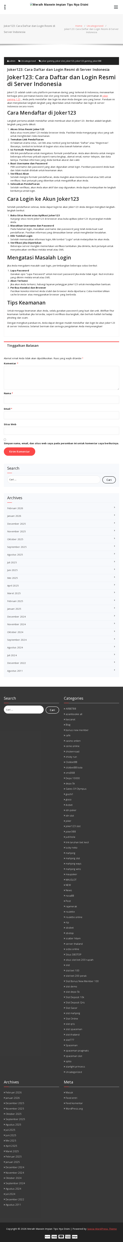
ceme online (72, 746)
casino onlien (73, 740)
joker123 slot (73, 826)
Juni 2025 (12, 570)
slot (68, 965)
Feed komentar (74, 1103)
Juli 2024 (12, 655)
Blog (68, 724)
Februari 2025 (15, 601)
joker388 (97, 60)
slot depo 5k (73, 991)
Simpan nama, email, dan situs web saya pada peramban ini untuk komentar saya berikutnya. (61, 443)
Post (68, 900)
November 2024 (16, 624)
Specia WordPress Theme (102, 1228)
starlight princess (75, 1066)
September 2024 (17, 639)
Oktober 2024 (15, 632)
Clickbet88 (71, 762)
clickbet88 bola (74, 767)
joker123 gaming (83, 60)
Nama (8, 393)
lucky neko (71, 847)
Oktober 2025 (15, 539)
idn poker (71, 810)
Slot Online (72, 1018)
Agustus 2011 (15, 670)
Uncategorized (95, 25)
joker (68, 820)
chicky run (71, 756)
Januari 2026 (14, 515)
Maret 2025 (14, 593)
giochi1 (69, 794)
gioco (68, 799)
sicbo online (72, 949)
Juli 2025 (12, 562)
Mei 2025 (12, 577)
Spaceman (72, 1045)
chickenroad (72, 751)
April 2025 (13, 585)
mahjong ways (73, 863)
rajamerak (71, 906)
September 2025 (17, 546)
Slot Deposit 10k (75, 997)
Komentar (11, 363)
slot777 (70, 1039)
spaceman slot (74, 1056)
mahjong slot (73, 858)
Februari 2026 (15, 508)
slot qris (70, 1023)
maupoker (71, 874)
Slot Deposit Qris (75, 1002)
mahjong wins (73, 869)
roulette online (74, 917)
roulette (70, 911)
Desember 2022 (16, 662)
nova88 (70, 895)
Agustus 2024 (15, 647)
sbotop (70, 933)
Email (8, 408)
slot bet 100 (72, 970)
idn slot (70, 815)
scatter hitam (73, 938)
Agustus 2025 (15, 554)
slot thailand (72, 1034)
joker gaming (47, 60)
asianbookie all (74, 714)
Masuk (69, 1092)
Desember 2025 (16, 523)
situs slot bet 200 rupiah (79, 959)
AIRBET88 (71, 708)
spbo (68, 1061)
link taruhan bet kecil (77, 842)
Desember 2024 (16, 616)
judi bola (70, 836)
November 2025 (16, 531)
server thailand (74, 943)
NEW (68, 885)
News (69, 890)
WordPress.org (74, 1108)
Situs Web (10, 424)
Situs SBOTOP (73, 954)
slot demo (71, 986)
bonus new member (77, 730)
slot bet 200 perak (76, 975)
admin (12, 60)
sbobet (70, 927)
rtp (67, 922)
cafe (68, 735)
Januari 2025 (14, 608)
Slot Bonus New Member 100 (82, 981)
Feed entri (71, 1097)
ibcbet (69, 804)
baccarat (70, 719)
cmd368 (70, 772)
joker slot (60, 60)
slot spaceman (74, 1029)
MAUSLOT (71, 879)
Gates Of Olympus (76, 788)
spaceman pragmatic (77, 1050)
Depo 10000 (73, 778)
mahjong (70, 853)
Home (78, 25)
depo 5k (70, 783)
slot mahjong (73, 1013)
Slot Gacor (71, 1007)
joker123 (70, 60)
